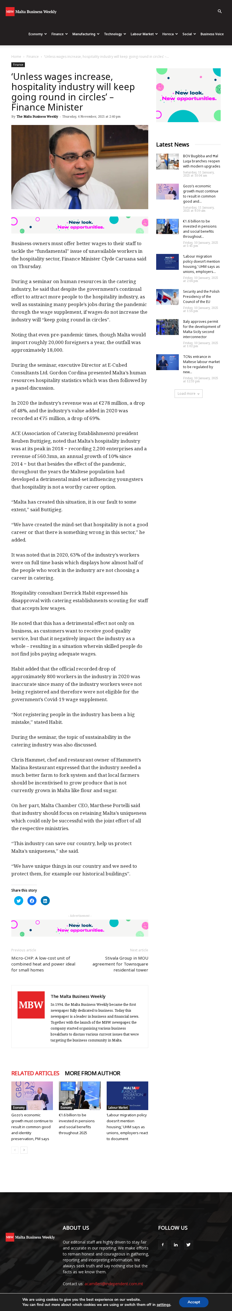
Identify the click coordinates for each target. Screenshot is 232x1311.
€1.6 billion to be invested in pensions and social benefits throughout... (200, 229)
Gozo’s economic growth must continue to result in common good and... (200, 194)
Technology (113, 34)
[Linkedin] (175, 1245)
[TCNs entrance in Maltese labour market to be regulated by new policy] (167, 362)
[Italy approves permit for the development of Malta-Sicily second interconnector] (167, 327)
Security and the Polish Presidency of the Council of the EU (201, 296)
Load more (187, 393)
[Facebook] (162, 1245)
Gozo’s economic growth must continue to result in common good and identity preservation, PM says (32, 1126)
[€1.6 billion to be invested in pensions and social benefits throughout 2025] (79, 1095)
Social (187, 34)
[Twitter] (188, 1245)
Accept (194, 1302)
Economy (36, 34)
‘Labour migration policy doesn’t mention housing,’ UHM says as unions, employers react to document (127, 1126)
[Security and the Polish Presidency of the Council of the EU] (167, 297)
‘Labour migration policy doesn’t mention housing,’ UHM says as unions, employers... (201, 264)
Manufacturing (83, 34)
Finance (57, 34)
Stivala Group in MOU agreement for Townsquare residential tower (120, 964)
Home (16, 56)
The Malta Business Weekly (37, 116)
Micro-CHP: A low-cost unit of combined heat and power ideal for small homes (43, 964)
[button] (219, 11)
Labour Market (142, 34)
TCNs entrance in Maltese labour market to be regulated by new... (201, 364)
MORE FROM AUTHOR (92, 1073)
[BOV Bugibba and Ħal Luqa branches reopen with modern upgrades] (167, 161)
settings (163, 1304)
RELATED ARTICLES (35, 1073)
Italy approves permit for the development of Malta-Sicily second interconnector (201, 329)
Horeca (168, 34)
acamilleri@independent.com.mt (114, 1283)
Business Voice (212, 34)
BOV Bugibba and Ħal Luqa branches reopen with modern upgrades (201, 161)
